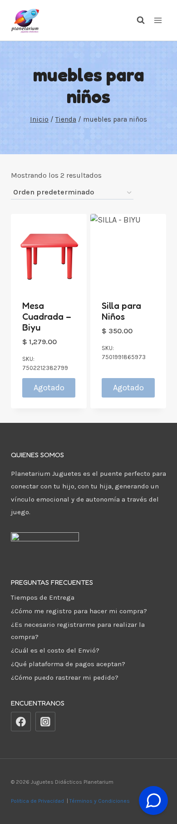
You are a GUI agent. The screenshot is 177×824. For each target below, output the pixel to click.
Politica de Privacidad (38, 801)
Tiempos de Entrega (42, 597)
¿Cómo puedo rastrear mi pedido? (64, 677)
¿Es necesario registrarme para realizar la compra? (78, 630)
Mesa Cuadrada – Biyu (46, 316)
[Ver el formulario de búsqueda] (136, 20)
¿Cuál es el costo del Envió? (55, 650)
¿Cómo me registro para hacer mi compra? (79, 611)
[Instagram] (45, 722)
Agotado (49, 388)
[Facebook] (21, 722)
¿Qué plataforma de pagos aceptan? (68, 664)
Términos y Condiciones (101, 801)
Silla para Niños (121, 311)
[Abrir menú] (157, 20)
